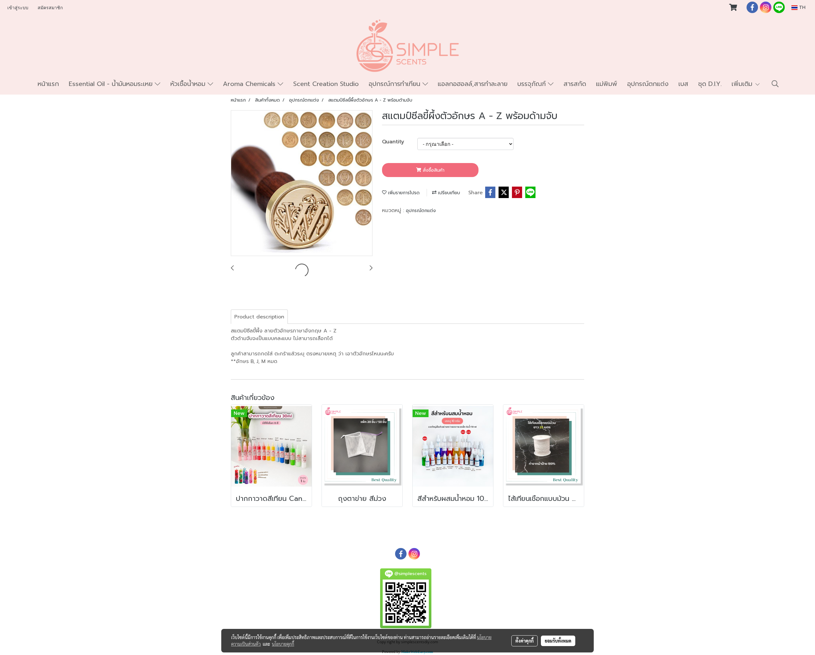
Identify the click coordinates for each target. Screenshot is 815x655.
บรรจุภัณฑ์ (532, 84)
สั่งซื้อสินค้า (432, 170)
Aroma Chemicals (250, 84)
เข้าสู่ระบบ (17, 7)
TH (801, 7)
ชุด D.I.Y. (710, 84)
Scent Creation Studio (326, 84)
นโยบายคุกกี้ (283, 644)
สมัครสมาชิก (50, 7)
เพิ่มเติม (743, 84)
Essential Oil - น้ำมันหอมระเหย (112, 84)
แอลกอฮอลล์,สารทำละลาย (472, 84)
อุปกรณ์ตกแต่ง (648, 84)
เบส (683, 84)
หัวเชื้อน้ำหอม (189, 84)
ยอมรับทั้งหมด (558, 641)
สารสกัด (574, 84)
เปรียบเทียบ (448, 192)
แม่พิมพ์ (606, 84)
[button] (775, 84)
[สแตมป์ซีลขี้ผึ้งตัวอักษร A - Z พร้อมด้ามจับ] (301, 183)
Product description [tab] (259, 317)
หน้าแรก (48, 84)
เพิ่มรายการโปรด (403, 192)
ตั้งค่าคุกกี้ (524, 641)
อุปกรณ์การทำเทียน (395, 84)
